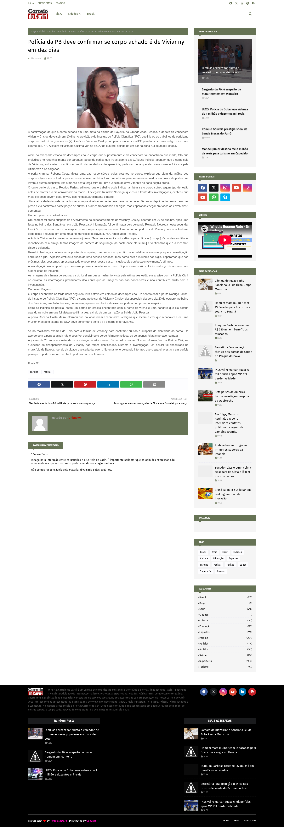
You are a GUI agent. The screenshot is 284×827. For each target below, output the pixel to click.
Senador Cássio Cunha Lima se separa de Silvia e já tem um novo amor (233, 472)
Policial (47, 372)
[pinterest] (248, 3)
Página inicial (38, 31)
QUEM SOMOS (45, 3)
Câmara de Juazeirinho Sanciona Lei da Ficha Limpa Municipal (233, 285)
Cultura (204, 558)
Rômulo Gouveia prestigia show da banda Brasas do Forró (224, 131)
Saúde (243, 564)
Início (31, 3)
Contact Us (250, 820)
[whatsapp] (214, 197)
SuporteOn (206, 571)
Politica (231, 564)
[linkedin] (242, 692)
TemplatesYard (58, 820)
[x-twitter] (236, 3)
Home (226, 820)
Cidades (237, 552)
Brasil (203, 552)
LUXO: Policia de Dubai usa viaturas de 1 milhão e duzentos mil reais (225, 111)
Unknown (36, 58)
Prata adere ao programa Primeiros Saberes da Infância (231, 449)
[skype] (253, 3)
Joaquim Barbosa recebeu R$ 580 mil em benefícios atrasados (232, 330)
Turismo (221, 571)
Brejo (214, 552)
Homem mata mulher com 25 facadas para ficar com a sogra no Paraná (232, 307)
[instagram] (242, 3)
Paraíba (51, 31)
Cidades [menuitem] (73, 13)
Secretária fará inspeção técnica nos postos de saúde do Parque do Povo (233, 352)
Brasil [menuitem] (90, 13)
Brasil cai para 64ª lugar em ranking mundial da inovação (233, 494)
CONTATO (60, 3)
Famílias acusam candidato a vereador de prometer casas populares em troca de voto (220, 70)
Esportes (233, 558)
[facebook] (231, 3)
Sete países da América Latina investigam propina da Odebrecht (232, 396)
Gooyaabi (91, 820)
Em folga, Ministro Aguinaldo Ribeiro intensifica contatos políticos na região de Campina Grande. (229, 423)
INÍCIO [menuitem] (58, 13)
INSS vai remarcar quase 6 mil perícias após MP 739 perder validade (232, 374)
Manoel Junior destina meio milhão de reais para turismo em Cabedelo (225, 151)
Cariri (225, 552)
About (237, 820)
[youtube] (236, 188)
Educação (218, 558)
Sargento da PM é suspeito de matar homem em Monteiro (221, 91)
